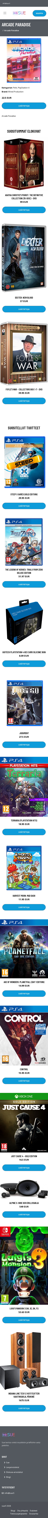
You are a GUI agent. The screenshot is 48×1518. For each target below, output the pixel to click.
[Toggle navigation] (5, 13)
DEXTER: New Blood (24, 297)
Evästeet (33, 1510)
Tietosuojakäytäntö (18, 1513)
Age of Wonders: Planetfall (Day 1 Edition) (24, 982)
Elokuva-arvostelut (14, 1472)
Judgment (24, 733)
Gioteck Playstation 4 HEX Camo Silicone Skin (24, 652)
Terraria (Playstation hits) (24, 820)
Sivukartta (33, 1513)
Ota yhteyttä (22, 1510)
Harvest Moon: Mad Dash (24, 895)
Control (24, 1069)
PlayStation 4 (23, 87)
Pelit (15, 87)
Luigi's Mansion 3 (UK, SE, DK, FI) (24, 1308)
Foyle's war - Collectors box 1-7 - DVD (24, 389)
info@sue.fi (6, 3)
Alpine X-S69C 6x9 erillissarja (24, 1202)
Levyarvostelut (12, 1467)
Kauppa (39, 13)
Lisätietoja (24, 106)
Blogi (8, 1477)
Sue (7, 1462)
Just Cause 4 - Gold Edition (24, 1156)
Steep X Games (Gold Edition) (24, 494)
